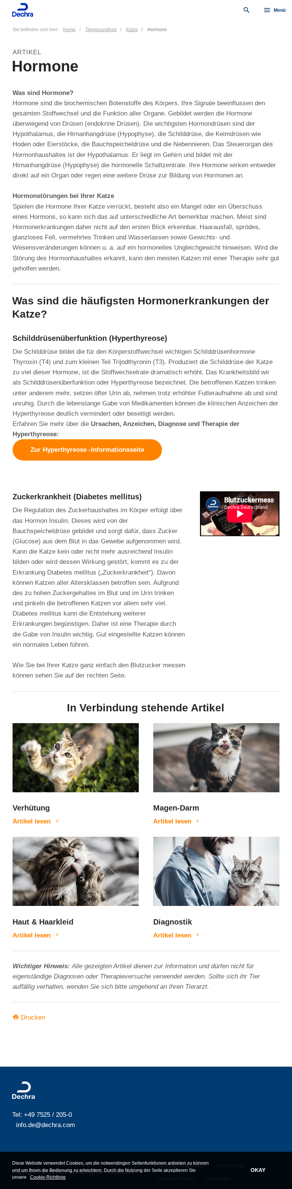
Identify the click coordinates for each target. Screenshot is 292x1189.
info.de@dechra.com (45, 1125)
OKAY (258, 1170)
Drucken (29, 1017)
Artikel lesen (32, 821)
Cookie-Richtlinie (48, 1177)
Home (69, 29)
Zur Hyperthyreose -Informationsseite (87, 450)
